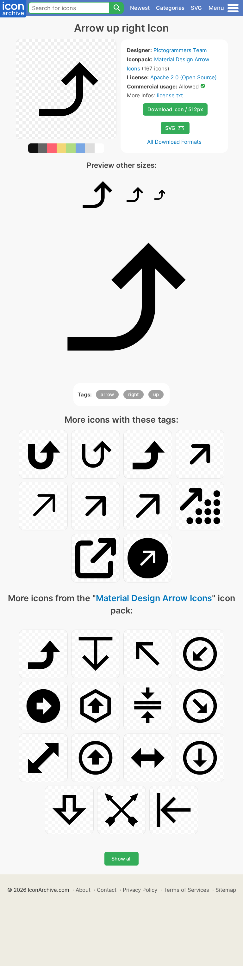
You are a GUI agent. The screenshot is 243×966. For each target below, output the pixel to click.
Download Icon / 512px (175, 109)
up (156, 394)
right (133, 394)
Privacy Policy (140, 890)
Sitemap (225, 890)
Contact (106, 890)
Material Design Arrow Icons (154, 598)
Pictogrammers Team (180, 50)
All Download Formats (174, 142)
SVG (196, 8)
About (83, 890)
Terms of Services (186, 890)
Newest (140, 8)
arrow (107, 394)
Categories (170, 8)
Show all (121, 858)
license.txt (170, 95)
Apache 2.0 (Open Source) (183, 77)
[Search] (116, 8)
